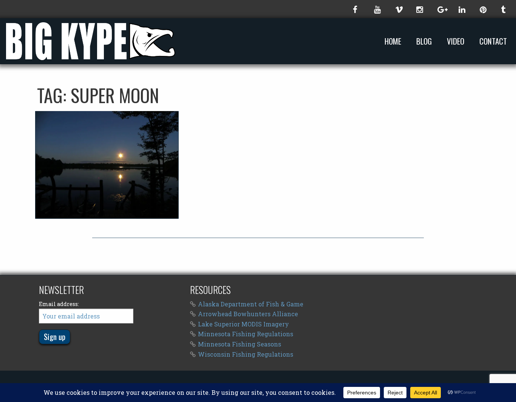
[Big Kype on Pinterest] (483, 9)
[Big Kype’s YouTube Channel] (377, 9)
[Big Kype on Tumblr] (504, 9)
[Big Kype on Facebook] (356, 9)
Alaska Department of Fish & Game (250, 304)
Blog (424, 41)
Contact (493, 41)
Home (393, 41)
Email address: (59, 304)
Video (455, 41)
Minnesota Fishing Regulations (245, 334)
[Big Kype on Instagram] (419, 9)
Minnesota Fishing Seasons (239, 344)
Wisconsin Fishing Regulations (245, 354)
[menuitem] (394, 41)
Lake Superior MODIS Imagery (243, 324)
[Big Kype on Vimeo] (398, 9)
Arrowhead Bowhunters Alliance (248, 314)
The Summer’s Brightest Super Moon (106, 164)
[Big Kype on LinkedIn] (462, 9)
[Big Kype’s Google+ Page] (440, 9)
